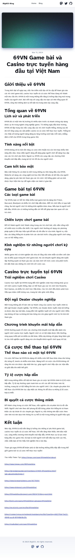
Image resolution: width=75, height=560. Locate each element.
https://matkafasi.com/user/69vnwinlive (21, 524)
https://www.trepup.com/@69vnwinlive (20, 464)
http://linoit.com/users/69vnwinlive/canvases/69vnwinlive (28, 501)
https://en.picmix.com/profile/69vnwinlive (22, 507)
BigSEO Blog (8, 3)
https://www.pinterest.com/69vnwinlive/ (21, 487)
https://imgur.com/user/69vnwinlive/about (39, 457)
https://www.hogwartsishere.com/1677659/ (22, 481)
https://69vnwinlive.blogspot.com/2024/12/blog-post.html (28, 494)
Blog (40, 3)
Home (33, 3)
